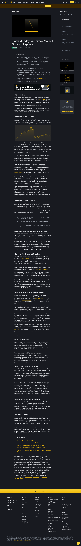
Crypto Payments (38, 504)
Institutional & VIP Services (53, 502)
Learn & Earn (50, 511)
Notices (23, 518)
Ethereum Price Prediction (53, 520)
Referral (63, 501)
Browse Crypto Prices (52, 512)
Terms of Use (16, 540)
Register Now (67, 111)
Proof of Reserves (65, 508)
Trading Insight (64, 507)
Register (71, 2)
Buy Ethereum (50, 529)
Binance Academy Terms (27, 540)
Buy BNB (50, 525)
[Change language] (76, 2)
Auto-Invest (37, 511)
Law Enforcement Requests (66, 527)
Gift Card (36, 508)
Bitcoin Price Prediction (52, 518)
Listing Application (51, 501)
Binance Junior (37, 505)
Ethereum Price (51, 515)
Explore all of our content (39, 491)
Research (36, 516)
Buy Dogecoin (50, 528)
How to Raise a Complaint (66, 529)
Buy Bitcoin (50, 523)
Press (23, 505)
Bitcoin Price (50, 514)
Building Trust (24, 511)
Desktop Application (25, 521)
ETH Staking (37, 513)
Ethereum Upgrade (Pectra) (53, 522)
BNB (62, 502)
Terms (23, 508)
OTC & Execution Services (66, 504)
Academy (36, 507)
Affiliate (63, 499)
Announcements (24, 502)
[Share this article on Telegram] (68, 14)
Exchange (37, 499)
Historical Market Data (66, 505)
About (23, 499)
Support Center (64, 515)
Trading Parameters (65, 524)
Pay (35, 502)
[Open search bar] (63, 2)
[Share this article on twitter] (61, 14)
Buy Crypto (37, 501)
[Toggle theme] (78, 2)
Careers (23, 501)
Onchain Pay (50, 505)
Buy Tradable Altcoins (52, 531)
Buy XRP (49, 526)
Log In (67, 2)
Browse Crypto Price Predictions (54, 517)
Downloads (24, 519)
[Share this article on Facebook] (64, 14)
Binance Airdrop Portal (66, 526)
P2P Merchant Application (53, 499)
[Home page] (8, 2)
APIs (62, 521)
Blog (22, 513)
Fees (62, 520)
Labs (49, 504)
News (23, 504)
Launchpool (37, 510)
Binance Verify (64, 523)
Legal (23, 507)
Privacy (23, 510)
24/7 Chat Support (65, 514)
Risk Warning (24, 516)
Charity (36, 518)
